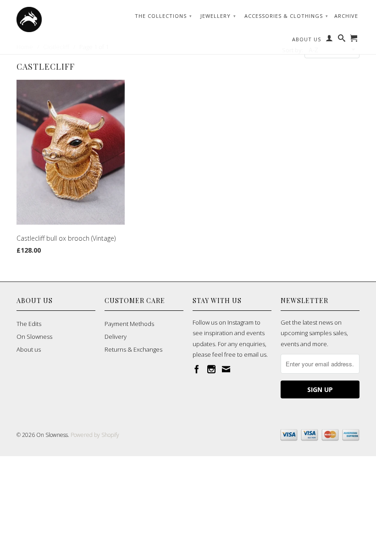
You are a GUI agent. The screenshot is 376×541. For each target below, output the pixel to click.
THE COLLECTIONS (163, 15)
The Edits (29, 324)
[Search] (342, 39)
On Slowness (34, 336)
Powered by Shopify (95, 435)
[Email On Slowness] (226, 369)
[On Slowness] (56, 19)
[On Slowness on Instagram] (211, 369)
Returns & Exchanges (133, 349)
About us (29, 349)
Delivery (116, 336)
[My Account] (329, 39)
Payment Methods (129, 324)
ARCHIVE (346, 15)
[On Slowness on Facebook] (197, 369)
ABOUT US (306, 39)
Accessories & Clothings (286, 15)
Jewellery (218, 15)
